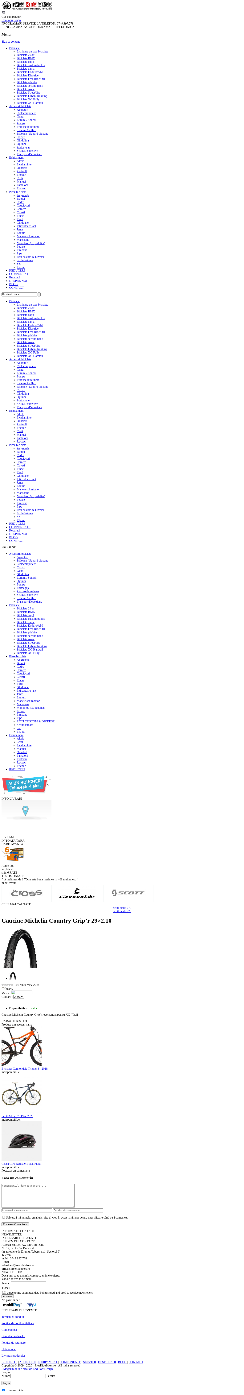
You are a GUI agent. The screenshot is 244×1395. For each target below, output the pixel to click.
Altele (20, 161)
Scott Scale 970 (122, 911)
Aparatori (22, 109)
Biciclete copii (25, 61)
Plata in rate (9, 1349)
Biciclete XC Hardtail (30, 102)
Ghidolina (23, 140)
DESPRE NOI (18, 280)
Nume (6, 1283)
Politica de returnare (14, 1342)
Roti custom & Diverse (30, 256)
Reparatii (14, 277)
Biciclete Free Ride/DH (31, 78)
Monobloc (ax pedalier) (31, 243)
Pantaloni (22, 185)
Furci (20, 219)
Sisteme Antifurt (26, 130)
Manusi (21, 181)
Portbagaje (23, 147)
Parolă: (51, 1376)
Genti (20, 116)
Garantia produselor (13, 1336)
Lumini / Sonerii (26, 120)
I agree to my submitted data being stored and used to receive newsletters (49, 1292)
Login (17, 20)
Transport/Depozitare (29, 154)
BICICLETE (9, 1362)
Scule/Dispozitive (27, 150)
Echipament (16, 157)
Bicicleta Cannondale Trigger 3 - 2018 (25, 1068)
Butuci (21, 198)
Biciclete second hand (30, 85)
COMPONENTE (19, 274)
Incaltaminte (24, 164)
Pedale (21, 246)
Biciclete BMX (26, 58)
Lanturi (21, 232)
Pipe (19, 253)
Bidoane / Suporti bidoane (32, 133)
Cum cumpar (9, 1329)
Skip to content (11, 41)
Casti (20, 178)
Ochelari (22, 167)
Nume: (6, 1376)
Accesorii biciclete (20, 106)
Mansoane (23, 239)
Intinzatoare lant (26, 226)
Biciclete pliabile (27, 82)
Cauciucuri (23, 205)
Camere (21, 209)
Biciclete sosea (26, 89)
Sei (19, 263)
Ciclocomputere (26, 113)
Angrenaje (23, 195)
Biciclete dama (26, 68)
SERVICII (89, 1362)
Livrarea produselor (13, 1355)
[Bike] (27, 8)
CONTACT (16, 287)
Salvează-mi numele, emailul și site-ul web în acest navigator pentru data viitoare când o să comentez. (67, 1217)
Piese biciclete (17, 191)
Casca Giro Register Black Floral (21, 1163)
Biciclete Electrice (28, 75)
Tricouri (21, 174)
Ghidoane (23, 222)
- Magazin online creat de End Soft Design (27, 1368)
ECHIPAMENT (48, 1362)
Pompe (21, 123)
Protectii (22, 171)
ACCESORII (27, 1362)
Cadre (20, 202)
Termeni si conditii (13, 1316)
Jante (20, 229)
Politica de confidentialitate (18, 1323)
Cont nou (7, 20)
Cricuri (21, 137)
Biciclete (14, 48)
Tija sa (21, 267)
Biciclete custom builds (31, 65)
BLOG (13, 284)
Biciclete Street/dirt (28, 92)
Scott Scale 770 (122, 907)
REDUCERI (17, 270)
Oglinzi (21, 143)
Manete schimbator (28, 236)
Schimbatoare (25, 260)
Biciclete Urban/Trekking (32, 96)
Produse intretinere (28, 126)
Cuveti (21, 212)
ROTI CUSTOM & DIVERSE (36, 721)
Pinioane (22, 250)
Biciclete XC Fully (28, 99)
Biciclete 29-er (25, 54)
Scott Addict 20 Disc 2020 (17, 1116)
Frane (20, 215)
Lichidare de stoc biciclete (32, 51)
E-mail (6, 1287)
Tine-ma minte (14, 1390)
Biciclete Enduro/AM (30, 72)
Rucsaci (21, 188)
